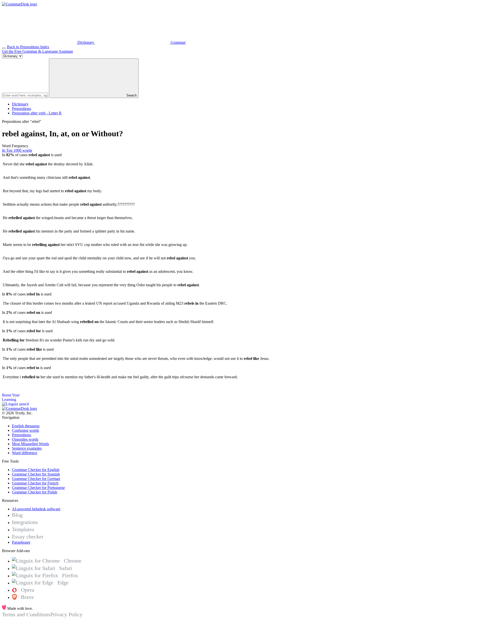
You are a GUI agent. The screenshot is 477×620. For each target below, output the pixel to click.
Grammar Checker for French (35, 483)
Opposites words (25, 439)
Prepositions (21, 108)
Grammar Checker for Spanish (36, 474)
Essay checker (27, 536)
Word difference (24, 453)
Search (131, 95)
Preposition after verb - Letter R (37, 113)
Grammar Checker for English (35, 470)
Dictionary (20, 104)
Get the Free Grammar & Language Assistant (37, 51)
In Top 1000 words (17, 150)
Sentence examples (27, 448)
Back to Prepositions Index (28, 47)
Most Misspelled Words (30, 444)
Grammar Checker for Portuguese (38, 487)
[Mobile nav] (4, 48)
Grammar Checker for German (36, 479)
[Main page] (19, 4)
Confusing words (25, 430)
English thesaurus (26, 426)
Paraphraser (21, 542)
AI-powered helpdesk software (36, 509)
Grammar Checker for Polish (34, 492)
